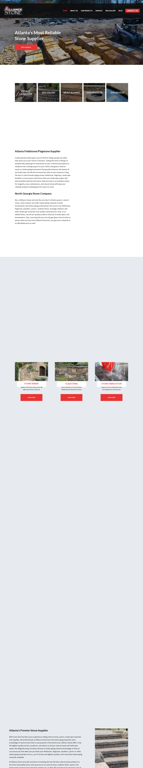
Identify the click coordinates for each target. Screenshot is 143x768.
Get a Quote (26, 47)
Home (65, 11)
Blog (121, 11)
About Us (74, 11)
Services (98, 11)
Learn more (31, 397)
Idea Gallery (110, 11)
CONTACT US (132, 11)
